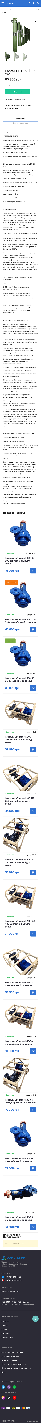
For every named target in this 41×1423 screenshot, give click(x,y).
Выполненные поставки (12, 1352)
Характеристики (20, 123)
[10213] (33, 811)
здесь (17, 108)
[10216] (33, 992)
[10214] (33, 872)
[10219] (33, 1168)
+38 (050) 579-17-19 (12, 1280)
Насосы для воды (23, 10)
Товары (12, 10)
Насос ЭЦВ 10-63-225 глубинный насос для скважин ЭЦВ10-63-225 (31, 70)
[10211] (33, 688)
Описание (20, 119)
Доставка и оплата (10, 1356)
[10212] (33, 749)
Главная (4, 10)
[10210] (33, 629)
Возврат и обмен (9, 1360)
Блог (3, 1372)
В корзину (18, 92)
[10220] (33, 1227)
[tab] (20, 119)
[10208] (33, 570)
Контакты (5, 1333)
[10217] (33, 1051)
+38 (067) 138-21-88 (12, 1277)
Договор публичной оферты (14, 1364)
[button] (35, 21)
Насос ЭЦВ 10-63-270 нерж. (34, 70)
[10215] (33, 934)
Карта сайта (7, 1338)
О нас (4, 1329)
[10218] (33, 1109)
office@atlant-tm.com (10, 1291)
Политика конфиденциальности (16, 1368)
